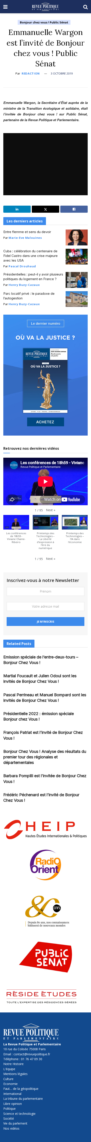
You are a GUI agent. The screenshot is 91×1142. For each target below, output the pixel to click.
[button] (50, 510)
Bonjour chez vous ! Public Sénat (44, 22)
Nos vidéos (11, 1128)
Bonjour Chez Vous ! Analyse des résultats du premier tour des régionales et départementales (44, 757)
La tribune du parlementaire (23, 1098)
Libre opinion (12, 1104)
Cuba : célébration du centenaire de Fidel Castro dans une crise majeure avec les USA (30, 255)
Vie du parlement (15, 1123)
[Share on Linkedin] (17, 209)
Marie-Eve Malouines (25, 238)
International (12, 1094)
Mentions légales (15, 1074)
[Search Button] (85, 6)
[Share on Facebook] (74, 209)
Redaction (31, 73)
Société (8, 1118)
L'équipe (9, 1069)
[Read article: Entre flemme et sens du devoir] (77, 237)
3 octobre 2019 (62, 73)
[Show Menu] (5, 6)
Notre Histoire (13, 1064)
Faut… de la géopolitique (20, 1089)
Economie (10, 1084)
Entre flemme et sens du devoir (27, 232)
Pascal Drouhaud (22, 266)
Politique (9, 1108)
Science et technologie (19, 1113)
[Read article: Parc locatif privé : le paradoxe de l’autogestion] (77, 299)
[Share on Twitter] (45, 209)
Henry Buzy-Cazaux (24, 285)
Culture (8, 1079)
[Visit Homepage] (45, 6)
